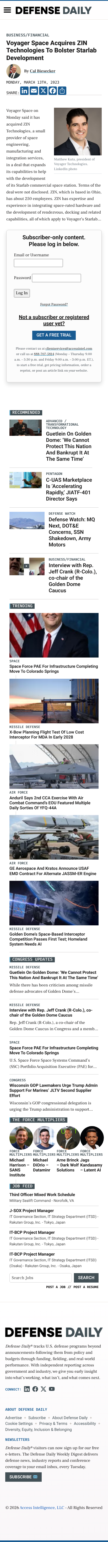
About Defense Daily (70, 1417)
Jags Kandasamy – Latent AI (91, 1165)
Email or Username (31, 255)
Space (14, 661)
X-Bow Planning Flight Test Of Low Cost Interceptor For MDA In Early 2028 (46, 735)
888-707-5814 (44, 354)
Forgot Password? (54, 304)
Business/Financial (27, 35)
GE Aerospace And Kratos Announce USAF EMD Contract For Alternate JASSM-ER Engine (52, 871)
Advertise (13, 1417)
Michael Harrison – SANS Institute (19, 1168)
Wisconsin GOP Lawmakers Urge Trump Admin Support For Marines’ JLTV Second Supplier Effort (53, 1090)
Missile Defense (24, 727)
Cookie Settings (19, 1423)
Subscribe (37, 1417)
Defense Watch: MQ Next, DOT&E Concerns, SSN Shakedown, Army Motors (72, 532)
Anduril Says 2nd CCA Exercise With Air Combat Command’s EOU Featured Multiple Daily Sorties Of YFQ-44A (49, 802)
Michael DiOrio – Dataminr (41, 1165)
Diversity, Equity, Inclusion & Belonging (38, 1429)
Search (86, 1277)
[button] (7, 10)
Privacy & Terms (53, 1423)
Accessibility (85, 1423)
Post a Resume (86, 1287)
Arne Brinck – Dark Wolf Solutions (68, 1165)
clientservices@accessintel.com (69, 349)
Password (22, 278)
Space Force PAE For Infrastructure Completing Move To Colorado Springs (53, 669)
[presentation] (21, 1138)
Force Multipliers (20, 1153)
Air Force (18, 792)
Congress (17, 1080)
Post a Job (56, 1287)
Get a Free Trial (54, 335)
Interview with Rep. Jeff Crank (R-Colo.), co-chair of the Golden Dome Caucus (73, 578)
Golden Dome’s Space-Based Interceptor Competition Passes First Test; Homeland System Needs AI (48, 939)
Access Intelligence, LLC (42, 1508)
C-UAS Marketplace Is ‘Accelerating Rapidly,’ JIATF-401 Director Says (69, 489)
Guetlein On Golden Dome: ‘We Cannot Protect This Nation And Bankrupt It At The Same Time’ (68, 446)
